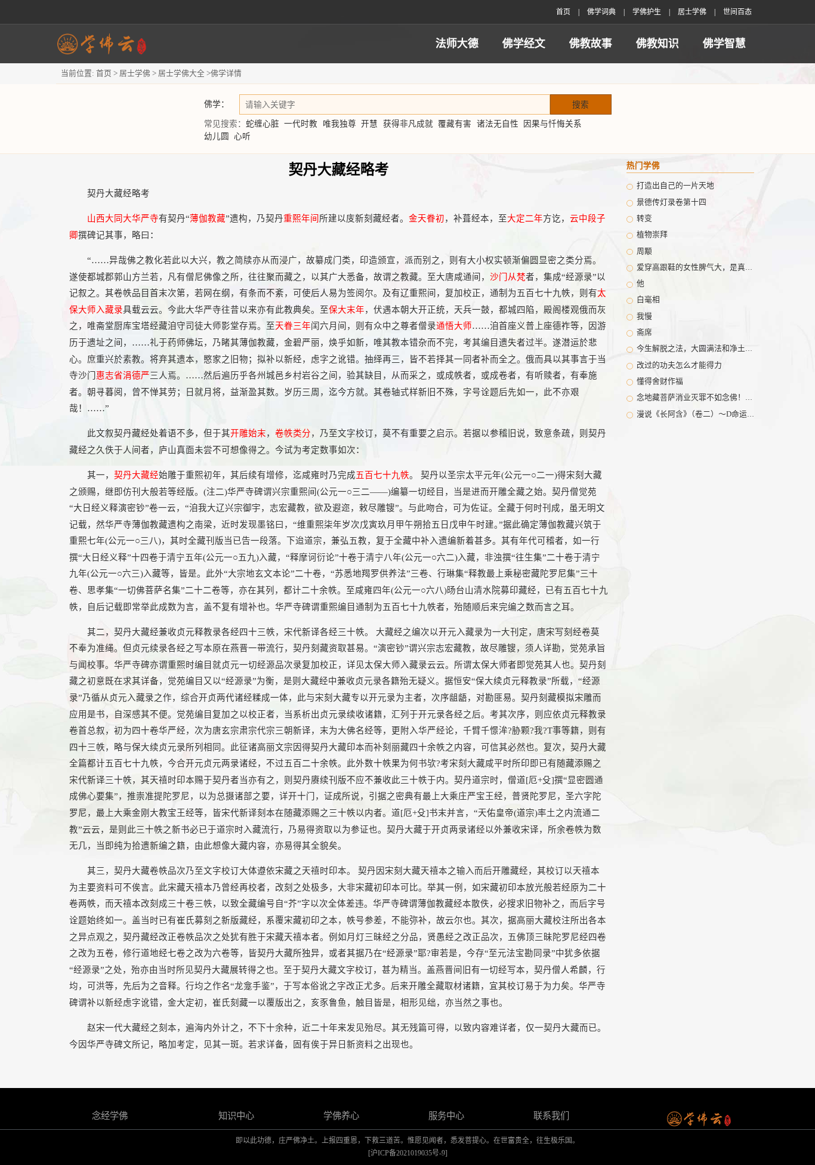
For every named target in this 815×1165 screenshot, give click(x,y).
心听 (242, 136)
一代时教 (300, 123)
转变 (644, 218)
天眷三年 (293, 326)
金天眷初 (426, 218)
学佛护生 (646, 12)
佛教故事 (590, 44)
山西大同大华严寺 (123, 218)
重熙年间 (301, 218)
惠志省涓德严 (123, 375)
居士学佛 (692, 12)
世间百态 (737, 12)
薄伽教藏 (208, 218)
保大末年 (347, 310)
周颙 (644, 251)
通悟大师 (454, 326)
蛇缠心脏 (262, 123)
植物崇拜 (652, 234)
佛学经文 (523, 44)
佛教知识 (657, 44)
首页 (563, 12)
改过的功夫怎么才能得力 (679, 365)
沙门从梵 (508, 277)
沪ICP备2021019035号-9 (408, 1153)
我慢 (644, 316)
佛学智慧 (724, 44)
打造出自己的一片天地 (675, 185)
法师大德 (457, 44)
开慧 (369, 123)
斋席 (644, 332)
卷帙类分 (293, 433)
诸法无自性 (497, 123)
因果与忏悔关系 (552, 123)
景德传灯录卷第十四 (671, 202)
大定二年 (525, 218)
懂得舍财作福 (660, 381)
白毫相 (648, 299)
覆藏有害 (454, 123)
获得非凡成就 (408, 123)
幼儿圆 (216, 136)
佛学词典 (601, 12)
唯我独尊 (339, 123)
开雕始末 (248, 433)
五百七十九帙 (382, 475)
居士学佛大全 (181, 73)
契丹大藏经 (136, 475)
